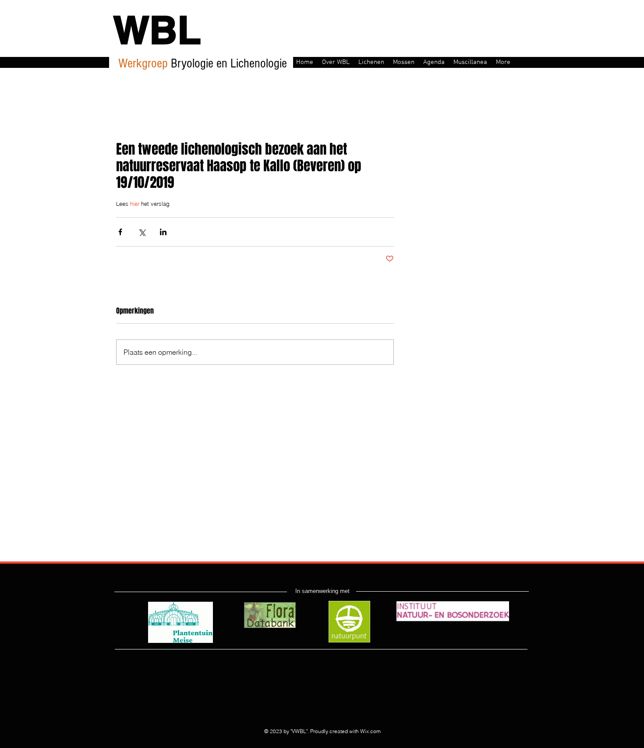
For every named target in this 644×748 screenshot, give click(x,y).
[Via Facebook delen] (120, 232)
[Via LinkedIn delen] (163, 232)
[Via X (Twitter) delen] (142, 232)
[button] (336, 61)
